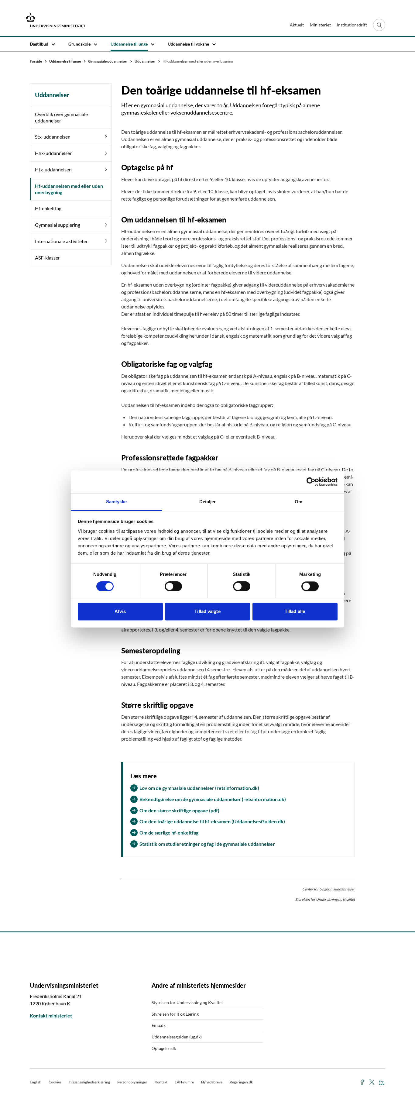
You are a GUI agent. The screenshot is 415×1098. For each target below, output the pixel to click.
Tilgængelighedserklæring (89, 1082)
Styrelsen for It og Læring (175, 1014)
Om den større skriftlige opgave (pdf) (179, 810)
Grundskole (79, 43)
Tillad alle (295, 611)
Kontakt (161, 1082)
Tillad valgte (207, 611)
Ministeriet (320, 24)
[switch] (173, 586)
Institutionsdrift (352, 24)
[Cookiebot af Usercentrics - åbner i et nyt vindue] (311, 481)
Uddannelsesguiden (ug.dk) (177, 1036)
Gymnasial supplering (57, 225)
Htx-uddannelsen (53, 169)
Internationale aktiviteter (61, 241)
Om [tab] (298, 501)
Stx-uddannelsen (52, 136)
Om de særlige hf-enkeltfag (168, 832)
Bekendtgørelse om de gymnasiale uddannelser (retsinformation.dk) (212, 799)
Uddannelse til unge (129, 43)
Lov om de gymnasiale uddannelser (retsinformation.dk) (199, 788)
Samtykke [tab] (116, 501)
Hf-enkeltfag (48, 208)
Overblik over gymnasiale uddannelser (61, 117)
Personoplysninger (132, 1082)
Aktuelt (297, 24)
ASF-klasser (47, 257)
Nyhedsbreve (211, 1082)
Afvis (120, 611)
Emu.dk (159, 1025)
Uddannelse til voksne (188, 43)
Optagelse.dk (164, 1048)
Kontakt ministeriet (51, 1015)
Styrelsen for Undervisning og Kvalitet (187, 1002)
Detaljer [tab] (207, 501)
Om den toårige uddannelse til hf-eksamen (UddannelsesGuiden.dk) (212, 821)
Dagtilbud (39, 43)
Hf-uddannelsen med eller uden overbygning (69, 189)
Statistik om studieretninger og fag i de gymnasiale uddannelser (207, 844)
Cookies (55, 1082)
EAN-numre (184, 1082)
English (35, 1082)
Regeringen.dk (241, 1082)
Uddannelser (52, 94)
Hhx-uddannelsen (54, 153)
